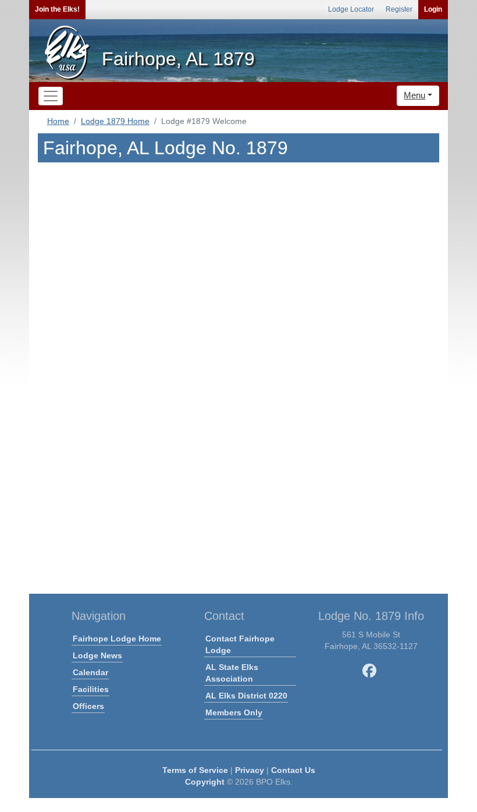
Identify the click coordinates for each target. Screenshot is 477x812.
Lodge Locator (351, 9)
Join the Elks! (57, 9)
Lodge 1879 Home (115, 121)
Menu (414, 95)
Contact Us (293, 770)
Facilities (91, 689)
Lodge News (97, 655)
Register (399, 9)
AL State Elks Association (231, 672)
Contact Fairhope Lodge (240, 644)
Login (433, 9)
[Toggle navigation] (50, 96)
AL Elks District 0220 (246, 695)
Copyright (205, 781)
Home (58, 121)
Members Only (233, 712)
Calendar (90, 672)
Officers (88, 706)
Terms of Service (195, 770)
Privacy (249, 770)
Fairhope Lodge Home (117, 638)
